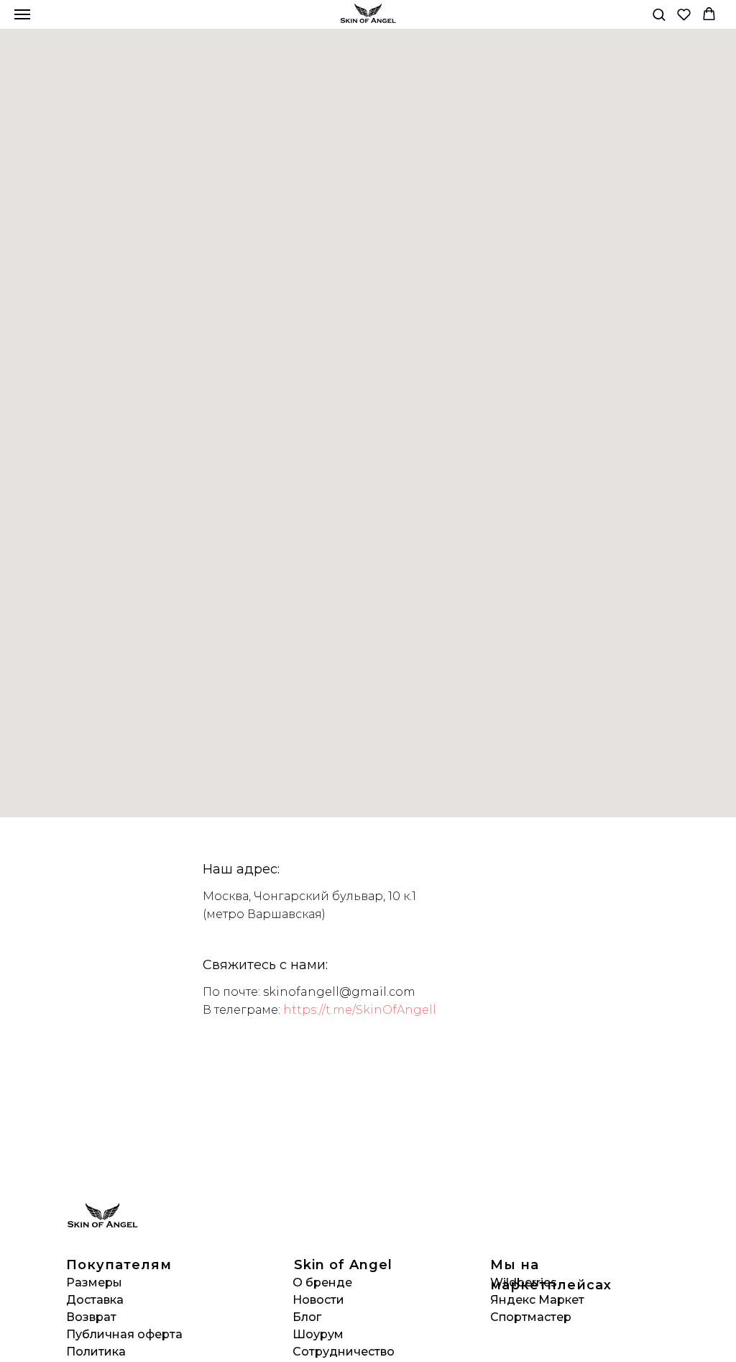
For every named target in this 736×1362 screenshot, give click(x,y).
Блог (307, 1317)
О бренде (322, 1282)
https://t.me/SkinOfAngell (359, 1010)
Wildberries (523, 1282)
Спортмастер (530, 1317)
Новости (318, 1300)
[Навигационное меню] (22, 14)
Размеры (94, 1282)
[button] (659, 14)
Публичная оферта (124, 1334)
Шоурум (318, 1334)
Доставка (95, 1300)
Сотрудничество (344, 1351)
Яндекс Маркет (537, 1300)
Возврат (91, 1317)
